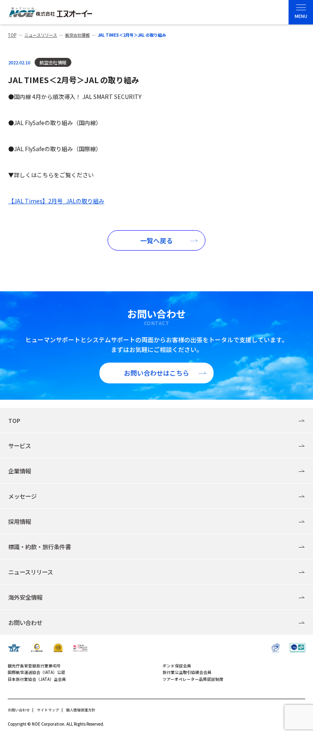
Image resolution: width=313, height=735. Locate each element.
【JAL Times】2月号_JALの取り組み (56, 201)
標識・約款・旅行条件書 (39, 546)
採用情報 (19, 521)
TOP (14, 420)
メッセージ (22, 496)
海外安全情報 (25, 597)
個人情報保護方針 (80, 710)
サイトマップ (48, 710)
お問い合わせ (25, 622)
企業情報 (19, 471)
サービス (19, 445)
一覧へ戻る (156, 240)
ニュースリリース (30, 572)
